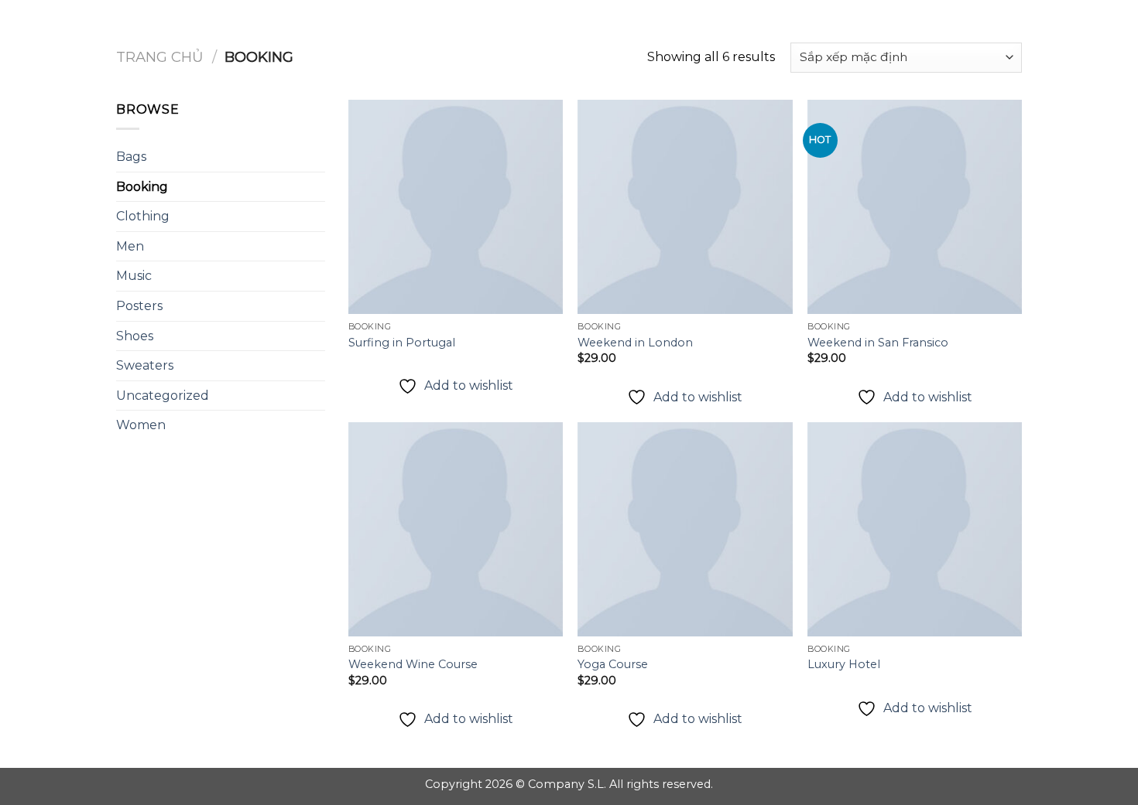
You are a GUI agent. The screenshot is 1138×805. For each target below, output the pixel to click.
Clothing (143, 216)
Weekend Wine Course (413, 664)
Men (130, 246)
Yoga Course (613, 664)
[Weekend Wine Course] (455, 529)
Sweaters (144, 365)
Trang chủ (160, 57)
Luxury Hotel (843, 664)
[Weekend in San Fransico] (914, 207)
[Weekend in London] (685, 207)
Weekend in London (635, 343)
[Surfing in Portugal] (455, 207)
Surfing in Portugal (401, 343)
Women (141, 425)
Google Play (569, 24)
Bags (131, 156)
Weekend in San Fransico (877, 343)
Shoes (134, 336)
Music (134, 275)
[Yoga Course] (685, 529)
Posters (139, 305)
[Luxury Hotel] (914, 529)
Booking (142, 186)
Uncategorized (162, 395)
